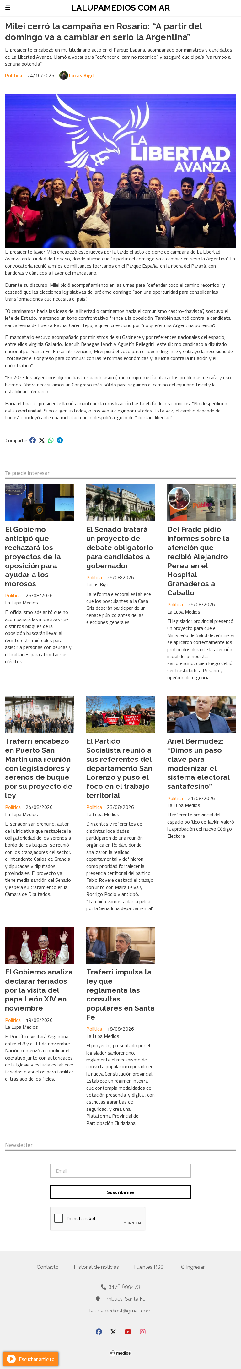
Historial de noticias (96, 1267)
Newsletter (19, 1145)
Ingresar (195, 1267)
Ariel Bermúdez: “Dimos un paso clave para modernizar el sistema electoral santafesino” (198, 763)
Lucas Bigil (81, 75)
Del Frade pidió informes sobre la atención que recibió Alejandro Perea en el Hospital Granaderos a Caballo (198, 561)
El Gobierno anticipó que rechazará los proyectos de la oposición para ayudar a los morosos (33, 556)
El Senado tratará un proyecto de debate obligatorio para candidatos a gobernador (119, 547)
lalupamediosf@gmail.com (120, 1311)
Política (13, 75)
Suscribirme (120, 1192)
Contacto (48, 1267)
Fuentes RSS (148, 1267)
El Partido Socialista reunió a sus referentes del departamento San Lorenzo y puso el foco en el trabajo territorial (119, 768)
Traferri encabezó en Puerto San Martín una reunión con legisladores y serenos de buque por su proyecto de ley (38, 768)
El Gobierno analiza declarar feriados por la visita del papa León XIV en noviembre (39, 990)
